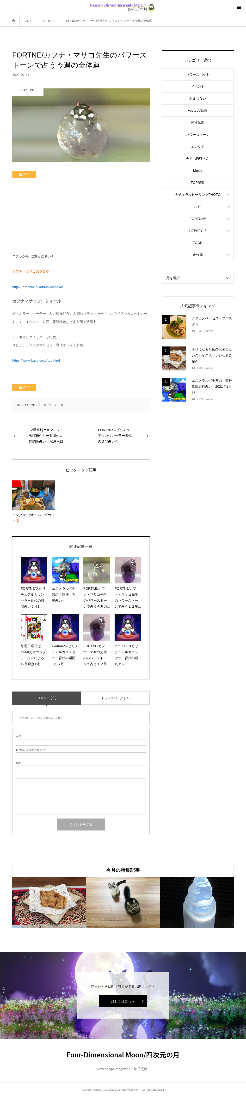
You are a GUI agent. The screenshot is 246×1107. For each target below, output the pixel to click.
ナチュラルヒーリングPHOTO (198, 194)
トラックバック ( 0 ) (115, 698)
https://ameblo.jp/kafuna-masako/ (37, 287)
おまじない (197, 98)
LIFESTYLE (198, 231)
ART (197, 207)
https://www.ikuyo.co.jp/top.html (36, 360)
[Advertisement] (81, 216)
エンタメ (197, 147)
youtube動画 (197, 110)
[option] (49, 902)
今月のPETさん (197, 159)
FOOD (198, 243)
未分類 (198, 255)
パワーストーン (197, 135)
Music (197, 171)
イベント (197, 86)
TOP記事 (197, 182)
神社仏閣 (197, 122)
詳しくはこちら (123, 1001)
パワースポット (197, 74)
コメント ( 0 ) (46, 698)
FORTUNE (29, 405)
